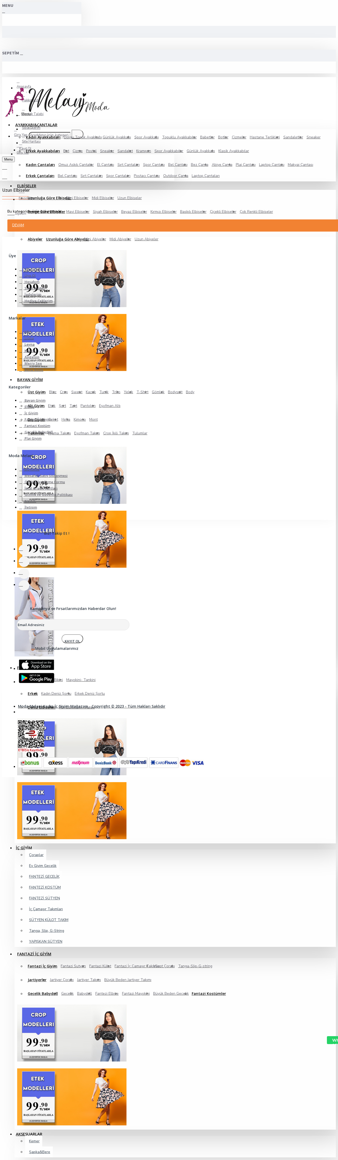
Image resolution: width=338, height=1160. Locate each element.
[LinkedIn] (24, 585)
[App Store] (33, 664)
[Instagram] (24, 573)
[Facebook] (24, 549)
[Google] (33, 677)
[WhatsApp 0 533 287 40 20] (329, 1040)
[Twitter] (24, 561)
